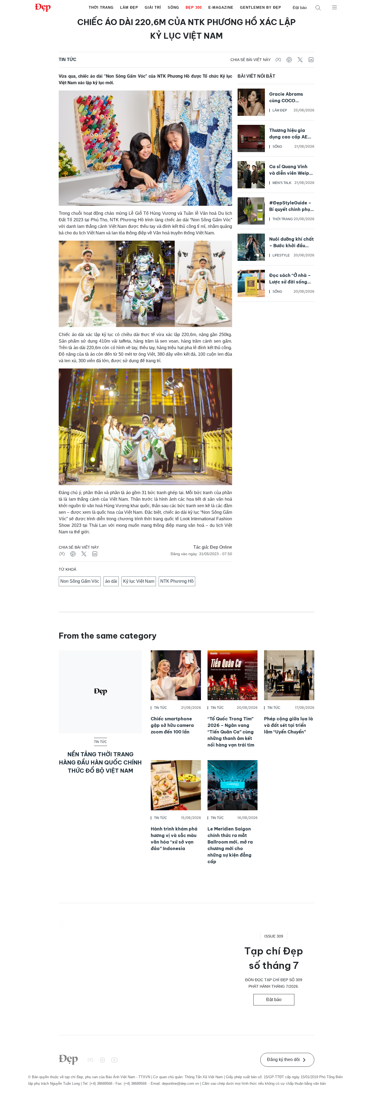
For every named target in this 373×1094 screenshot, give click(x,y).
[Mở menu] (334, 7)
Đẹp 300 (194, 7)
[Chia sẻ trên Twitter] (300, 59)
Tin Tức (67, 59)
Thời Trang (101, 7)
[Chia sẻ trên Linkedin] (311, 59)
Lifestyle (281, 255)
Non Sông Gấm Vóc (79, 581)
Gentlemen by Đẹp (260, 7)
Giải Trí (153, 7)
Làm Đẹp (129, 7)
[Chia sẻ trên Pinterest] (289, 59)
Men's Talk (282, 183)
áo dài (111, 581)
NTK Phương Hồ (177, 581)
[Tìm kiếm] (318, 7)
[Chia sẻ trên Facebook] (278, 59)
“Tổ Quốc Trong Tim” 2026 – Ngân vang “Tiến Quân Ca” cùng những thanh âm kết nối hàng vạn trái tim (231, 732)
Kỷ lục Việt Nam (138, 581)
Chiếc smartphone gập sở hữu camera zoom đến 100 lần (172, 725)
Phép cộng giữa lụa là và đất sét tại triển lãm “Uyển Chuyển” (288, 725)
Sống (173, 7)
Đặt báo (300, 7)
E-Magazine (220, 7)
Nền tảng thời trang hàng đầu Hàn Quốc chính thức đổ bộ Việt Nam (100, 762)
